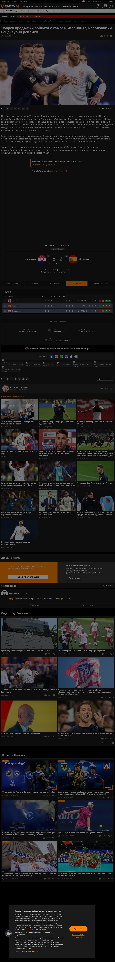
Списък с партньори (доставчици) (28, 951)
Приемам (78, 929)
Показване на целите (78, 936)
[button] (8, 933)
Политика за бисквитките (35, 929)
